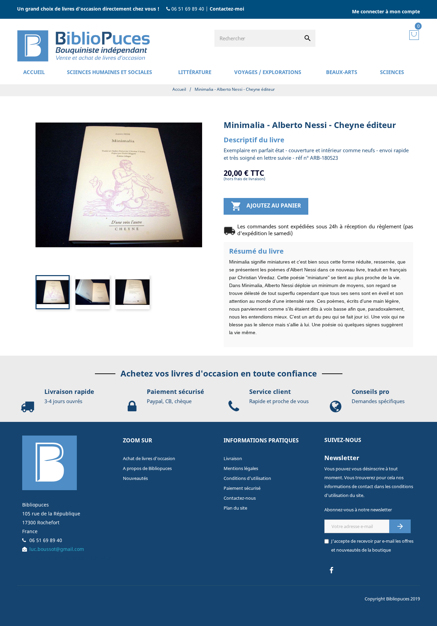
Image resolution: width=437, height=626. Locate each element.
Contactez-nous (240, 498)
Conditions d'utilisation (247, 478)
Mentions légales (241, 468)
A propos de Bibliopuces (147, 468)
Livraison (233, 458)
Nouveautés (135, 478)
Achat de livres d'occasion (149, 458)
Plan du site (235, 508)
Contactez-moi (227, 8)
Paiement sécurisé (242, 488)
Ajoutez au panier (266, 206)
